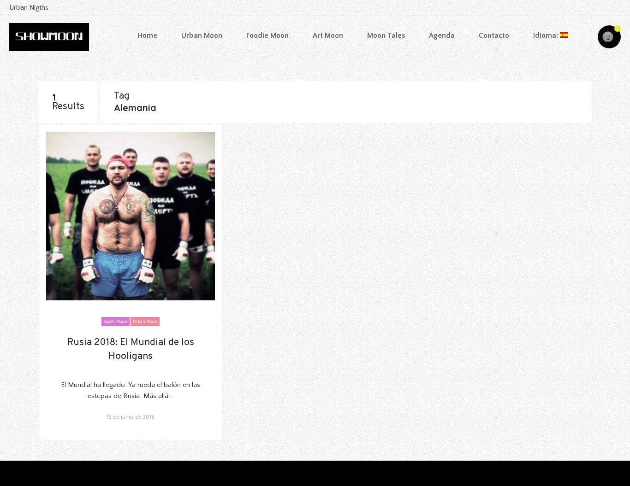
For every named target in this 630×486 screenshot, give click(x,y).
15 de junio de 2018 (131, 417)
